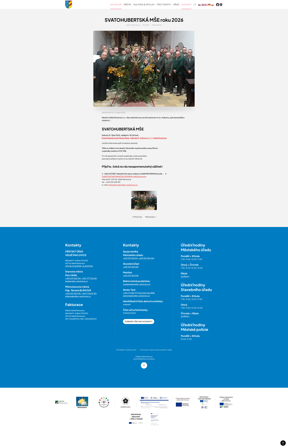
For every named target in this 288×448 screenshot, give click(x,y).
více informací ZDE (146, 293)
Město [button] (127, 4)
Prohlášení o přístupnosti (126, 350)
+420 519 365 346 (73, 293)
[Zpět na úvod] (68, 4)
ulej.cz (152, 359)
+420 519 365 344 (73, 278)
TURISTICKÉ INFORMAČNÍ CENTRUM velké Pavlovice (124, 176)
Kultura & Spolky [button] (144, 4)
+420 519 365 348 (130, 267)
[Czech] (199, 4)
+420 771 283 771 (130, 293)
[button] (195, 4)
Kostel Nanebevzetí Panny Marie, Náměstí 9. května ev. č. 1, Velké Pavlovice (134, 138)
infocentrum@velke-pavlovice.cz (122, 185)
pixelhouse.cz (144, 359)
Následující (150, 217)
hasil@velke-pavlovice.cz (76, 281)
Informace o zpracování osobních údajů (156, 350)
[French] (206, 4)
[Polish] (212, 4)
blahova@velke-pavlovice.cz (78, 296)
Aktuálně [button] (116, 4)
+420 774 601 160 (89, 293)
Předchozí (137, 217)
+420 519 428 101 (130, 258)
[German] (209, 4)
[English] (202, 4)
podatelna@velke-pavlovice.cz (136, 284)
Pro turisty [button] (164, 4)
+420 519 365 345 (130, 275)
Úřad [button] (176, 4)
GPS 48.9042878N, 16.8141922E (79, 266)
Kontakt (186, 4)
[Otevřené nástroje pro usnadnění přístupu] (283, 443)
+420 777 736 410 (89, 278)
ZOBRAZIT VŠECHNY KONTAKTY (138, 321)
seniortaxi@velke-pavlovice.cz (136, 296)
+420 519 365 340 (146, 258)
